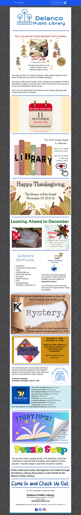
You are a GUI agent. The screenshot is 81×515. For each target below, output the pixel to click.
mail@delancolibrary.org (40, 501)
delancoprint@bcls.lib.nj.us (49, 281)
